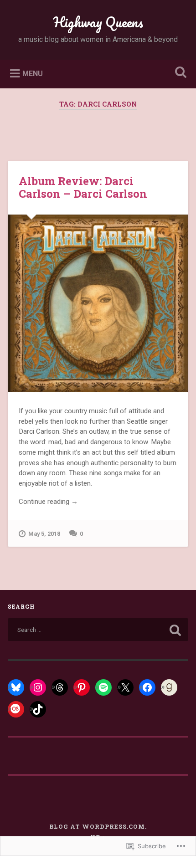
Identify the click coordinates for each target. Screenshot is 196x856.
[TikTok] (38, 709)
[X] (125, 687)
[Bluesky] (16, 687)
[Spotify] (103, 687)
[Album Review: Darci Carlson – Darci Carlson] (98, 303)
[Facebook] (147, 687)
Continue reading (48, 502)
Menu (32, 73)
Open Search (179, 73)
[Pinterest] (81, 687)
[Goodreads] (169, 687)
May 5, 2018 (44, 533)
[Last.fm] (16, 709)
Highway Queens (98, 22)
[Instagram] (38, 687)
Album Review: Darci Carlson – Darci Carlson (83, 187)
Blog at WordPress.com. (98, 826)
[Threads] (60, 687)
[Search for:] (98, 629)
